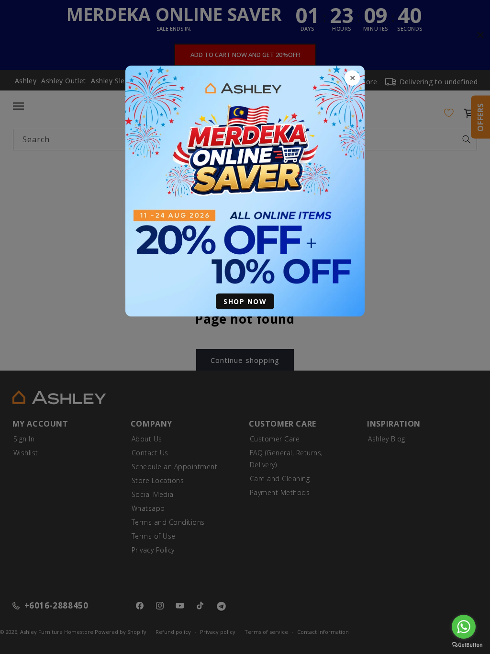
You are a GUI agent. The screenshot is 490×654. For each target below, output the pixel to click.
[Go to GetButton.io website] (467, 644)
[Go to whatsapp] (464, 627)
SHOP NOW (245, 301)
